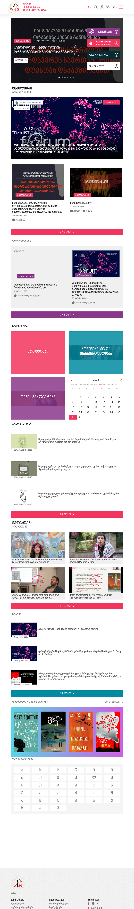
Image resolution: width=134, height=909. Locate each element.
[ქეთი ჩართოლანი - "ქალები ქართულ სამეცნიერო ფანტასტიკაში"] (96, 580)
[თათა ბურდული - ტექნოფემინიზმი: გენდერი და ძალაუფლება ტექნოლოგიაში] (38, 545)
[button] (59, 77)
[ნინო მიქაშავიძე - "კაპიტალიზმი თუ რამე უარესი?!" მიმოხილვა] (96, 545)
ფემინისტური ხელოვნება (28, 296)
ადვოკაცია (17, 903)
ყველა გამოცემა (113, 702)
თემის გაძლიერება (22, 907)
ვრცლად (19, 60)
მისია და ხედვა (58, 903)
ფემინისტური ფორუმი (30, 103)
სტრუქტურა (56, 907)
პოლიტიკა (60, 41)
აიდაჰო (77, 211)
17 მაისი (89, 211)
